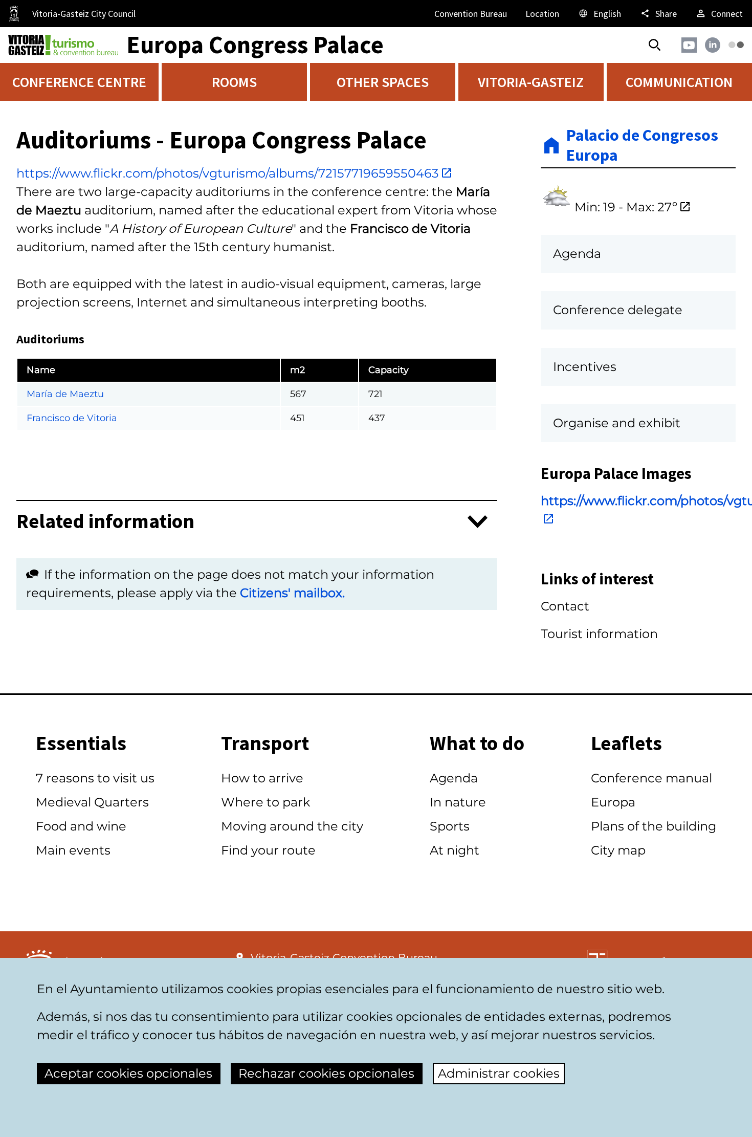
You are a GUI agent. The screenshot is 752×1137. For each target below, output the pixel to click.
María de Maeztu (65, 394)
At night (454, 850)
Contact (565, 606)
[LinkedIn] (712, 45)
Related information (105, 522)
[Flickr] (736, 44)
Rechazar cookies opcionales (326, 1073)
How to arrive (262, 778)
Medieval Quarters (92, 802)
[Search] (654, 45)
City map (618, 850)
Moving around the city (292, 826)
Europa (613, 802)
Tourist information (599, 633)
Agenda (454, 778)
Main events (73, 850)
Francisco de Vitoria (72, 418)
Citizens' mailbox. (292, 592)
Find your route (268, 850)
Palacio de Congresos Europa (642, 145)
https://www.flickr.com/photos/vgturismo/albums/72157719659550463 (227, 173)
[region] (256, 387)
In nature (458, 802)
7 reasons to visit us (95, 778)
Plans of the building (653, 826)
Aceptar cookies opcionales (128, 1073)
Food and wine (81, 826)
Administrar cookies (499, 1073)
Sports (450, 826)
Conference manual (651, 778)
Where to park (265, 802)
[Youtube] (689, 45)
